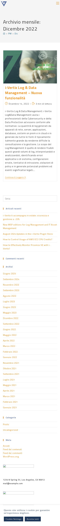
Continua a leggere (15, 177)
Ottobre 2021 (9, 368)
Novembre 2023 (11, 284)
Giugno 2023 (9, 307)
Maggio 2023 (9, 312)
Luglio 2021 (9, 379)
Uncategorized (10, 429)
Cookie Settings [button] (13, 519)
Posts (6, 424)
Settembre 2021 (11, 373)
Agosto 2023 (9, 295)
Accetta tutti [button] (33, 519)
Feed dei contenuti (12, 449)
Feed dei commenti (12, 453)
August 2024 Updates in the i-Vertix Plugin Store (28, 233)
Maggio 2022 (9, 335)
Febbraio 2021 (10, 401)
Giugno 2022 (9, 329)
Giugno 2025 (9, 273)
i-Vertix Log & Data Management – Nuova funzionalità (23, 93)
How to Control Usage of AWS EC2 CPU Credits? (27, 239)
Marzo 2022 (9, 346)
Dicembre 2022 (10, 318)
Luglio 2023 (9, 301)
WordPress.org (11, 456)
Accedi (6, 445)
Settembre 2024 (11, 279)
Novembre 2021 (11, 362)
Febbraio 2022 (10, 351)
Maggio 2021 (9, 385)
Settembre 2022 (11, 323)
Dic (16, 33)
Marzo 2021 (9, 396)
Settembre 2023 (11, 290)
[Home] (4, 33)
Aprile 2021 (9, 390)
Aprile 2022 (9, 340)
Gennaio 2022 (10, 357)
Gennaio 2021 (10, 407)
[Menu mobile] (57, 2)
